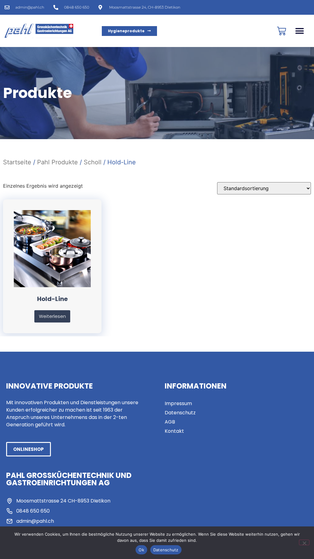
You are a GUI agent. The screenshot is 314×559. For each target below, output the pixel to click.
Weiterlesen (52, 316)
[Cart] (281, 31)
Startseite (17, 162)
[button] (299, 31)
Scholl (92, 162)
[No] (304, 542)
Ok (141, 549)
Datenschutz (165, 549)
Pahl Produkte (57, 162)
